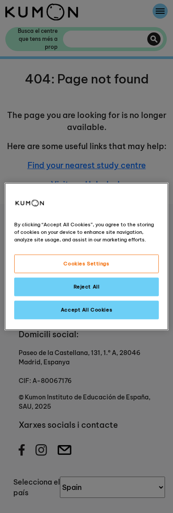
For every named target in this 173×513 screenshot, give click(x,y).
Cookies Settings (86, 263)
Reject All (87, 287)
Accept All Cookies (86, 310)
